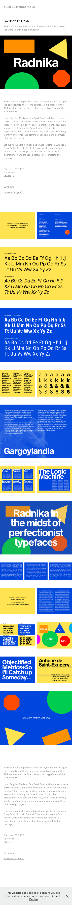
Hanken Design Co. (14, 192)
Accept (56, 896)
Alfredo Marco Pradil (19, 7)
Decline (33, 899)
